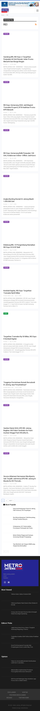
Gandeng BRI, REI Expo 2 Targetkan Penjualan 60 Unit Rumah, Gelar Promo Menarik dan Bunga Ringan (18, 59)
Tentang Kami (24, 697)
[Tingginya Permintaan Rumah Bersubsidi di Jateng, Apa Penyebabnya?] (20, 369)
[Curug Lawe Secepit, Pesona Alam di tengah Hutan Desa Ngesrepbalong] (5, 614)
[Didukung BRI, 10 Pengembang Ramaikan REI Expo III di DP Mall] (20, 231)
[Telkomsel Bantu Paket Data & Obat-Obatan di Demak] (5, 605)
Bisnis (5, 313)
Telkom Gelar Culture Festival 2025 (21, 594)
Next (11, 500)
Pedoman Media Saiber (17, 695)
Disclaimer (12, 692)
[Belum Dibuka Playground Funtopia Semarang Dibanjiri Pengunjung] (7, 537)
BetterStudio (24, 708)
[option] (20, 529)
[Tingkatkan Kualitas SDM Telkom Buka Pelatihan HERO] (5, 639)
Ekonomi (6, 33)
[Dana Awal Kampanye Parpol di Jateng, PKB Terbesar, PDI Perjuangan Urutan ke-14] (7, 511)
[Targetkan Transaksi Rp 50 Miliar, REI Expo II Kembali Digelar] (20, 323)
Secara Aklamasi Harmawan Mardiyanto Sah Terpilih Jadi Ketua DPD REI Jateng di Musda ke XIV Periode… (19, 478)
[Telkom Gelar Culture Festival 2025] (5, 596)
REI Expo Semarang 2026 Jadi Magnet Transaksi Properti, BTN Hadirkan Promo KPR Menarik (19, 107)
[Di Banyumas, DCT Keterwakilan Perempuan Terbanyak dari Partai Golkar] (7, 529)
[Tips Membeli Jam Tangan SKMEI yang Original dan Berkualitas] (7, 546)
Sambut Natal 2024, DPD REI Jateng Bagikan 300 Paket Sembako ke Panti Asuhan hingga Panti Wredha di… (18, 430)
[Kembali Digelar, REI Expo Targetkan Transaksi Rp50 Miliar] (20, 277)
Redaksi (9, 697)
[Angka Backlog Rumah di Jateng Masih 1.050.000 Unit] (20, 185)
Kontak (25, 692)
